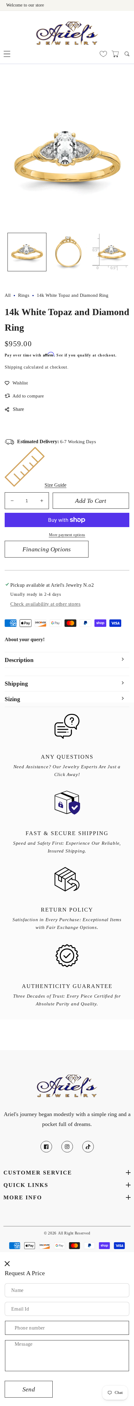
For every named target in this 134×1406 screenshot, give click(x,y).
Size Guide (55, 485)
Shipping (13, 367)
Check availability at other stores (45, 604)
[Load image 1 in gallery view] (27, 252)
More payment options (67, 535)
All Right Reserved (74, 1233)
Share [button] (18, 409)
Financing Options (46, 549)
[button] (7, 53)
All (8, 295)
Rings (23, 295)
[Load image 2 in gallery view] (68, 252)
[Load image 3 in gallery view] (109, 252)
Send (28, 1389)
